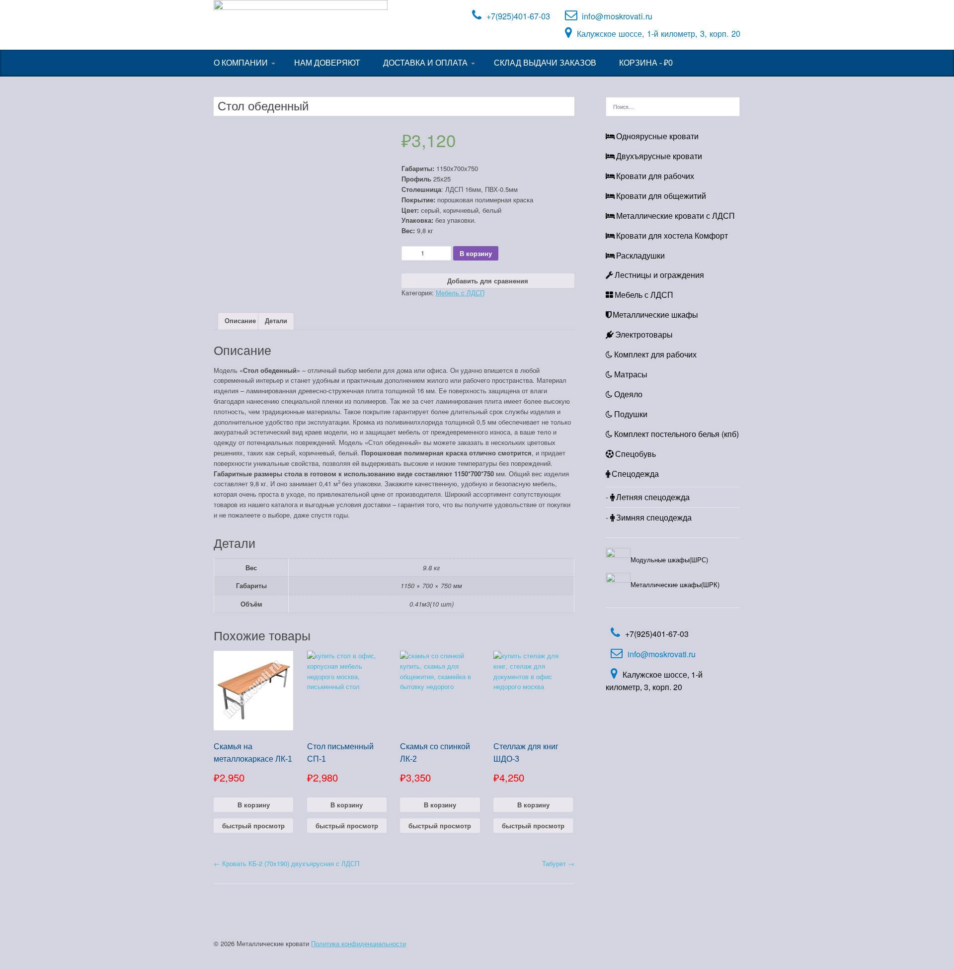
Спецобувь (635, 453)
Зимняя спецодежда (654, 517)
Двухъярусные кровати (659, 156)
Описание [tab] (240, 320)
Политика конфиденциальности (358, 943)
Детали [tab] (276, 320)
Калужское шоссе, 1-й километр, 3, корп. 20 (658, 33)
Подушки (630, 414)
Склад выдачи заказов (545, 63)
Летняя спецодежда (653, 497)
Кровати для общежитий (661, 195)
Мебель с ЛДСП (460, 292)
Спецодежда (635, 473)
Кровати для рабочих (655, 175)
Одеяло (628, 394)
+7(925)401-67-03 (518, 16)
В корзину (476, 253)
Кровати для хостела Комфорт (672, 235)
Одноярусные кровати (657, 136)
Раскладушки (640, 255)
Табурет (558, 863)
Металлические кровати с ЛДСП (675, 215)
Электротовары (644, 334)
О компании (241, 63)
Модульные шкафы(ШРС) (669, 559)
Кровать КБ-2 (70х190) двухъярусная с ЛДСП (286, 863)
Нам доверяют (327, 63)
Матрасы (630, 374)
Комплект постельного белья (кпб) (676, 434)
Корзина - (646, 63)
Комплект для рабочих (655, 354)
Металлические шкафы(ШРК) (675, 584)
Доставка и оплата (425, 63)
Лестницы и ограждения (659, 274)
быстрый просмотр (253, 825)
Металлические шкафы (655, 314)
